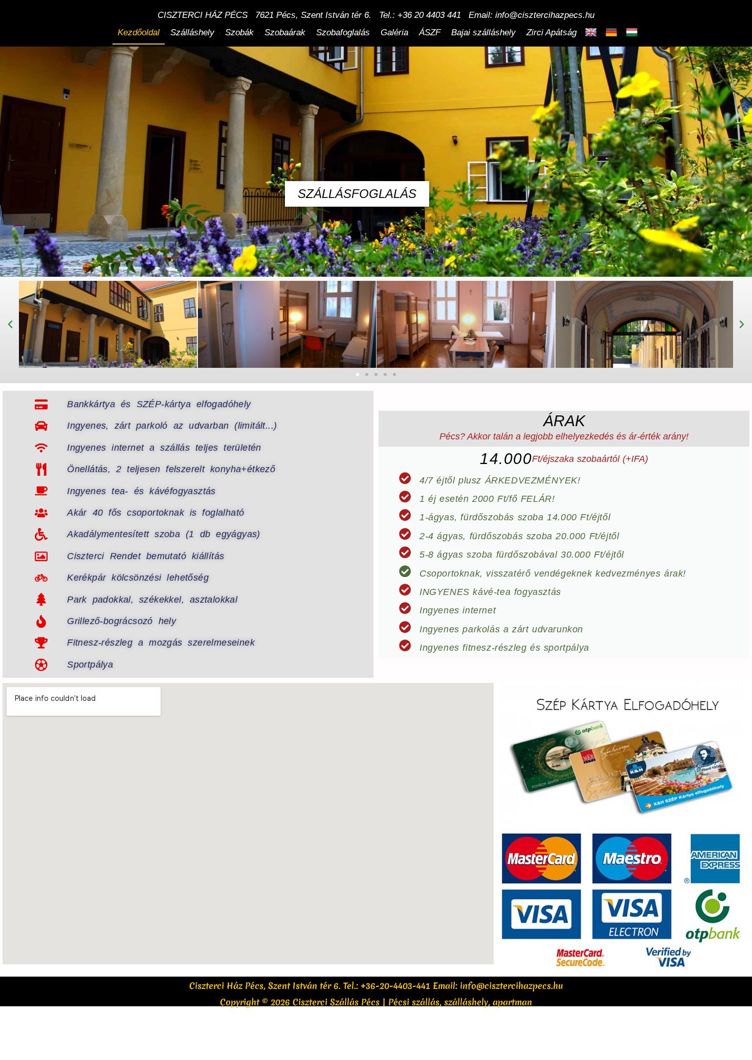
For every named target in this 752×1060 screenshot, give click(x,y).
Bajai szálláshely (483, 32)
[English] (592, 33)
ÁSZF (429, 32)
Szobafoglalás (343, 32)
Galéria (394, 32)
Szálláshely (192, 32)
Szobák (239, 32)
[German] (613, 33)
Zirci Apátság (551, 32)
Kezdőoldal (139, 32)
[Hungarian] (633, 33)
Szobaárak (284, 32)
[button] (10, 324)
